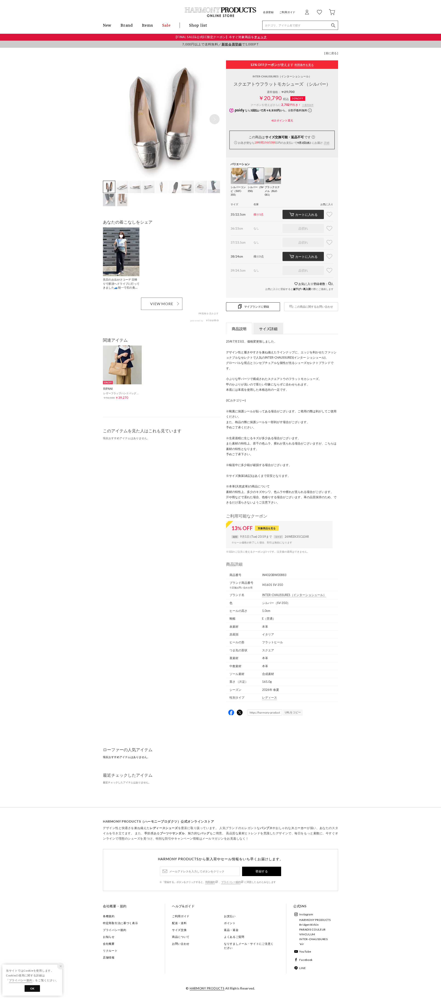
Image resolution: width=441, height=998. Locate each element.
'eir (301, 944)
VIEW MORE (161, 303)
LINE (302, 968)
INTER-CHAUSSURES (282, 76)
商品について (180, 937)
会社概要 (109, 943)
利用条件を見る (304, 65)
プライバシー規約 (230, 881)
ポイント (230, 923)
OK (32, 988)
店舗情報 (109, 957)
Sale (166, 25)
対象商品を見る (267, 528)
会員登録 (268, 12)
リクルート (110, 950)
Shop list (198, 25)
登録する (261, 871)
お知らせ (109, 937)
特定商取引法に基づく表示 (120, 923)
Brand (127, 25)
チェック (260, 37)
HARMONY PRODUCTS (315, 920)
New (107, 25)
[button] (214, 119)
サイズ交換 (179, 930)
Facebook (306, 959)
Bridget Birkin (309, 924)
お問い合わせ (180, 943)
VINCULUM (307, 934)
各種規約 (109, 916)
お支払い (230, 916)
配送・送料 (179, 923)
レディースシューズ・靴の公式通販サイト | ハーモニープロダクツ (220, 12)
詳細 (326, 142)
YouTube (305, 951)
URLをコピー (293, 712)
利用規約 (210, 881)
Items (147, 25)
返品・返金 (231, 930)
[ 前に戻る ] (331, 53)
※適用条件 (308, 105)
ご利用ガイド (287, 12)
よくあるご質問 (234, 937)
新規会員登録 (232, 44)
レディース (269, 697)
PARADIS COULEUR (312, 929)
